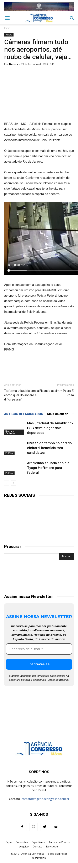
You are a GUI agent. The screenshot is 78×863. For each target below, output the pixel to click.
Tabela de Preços (59, 842)
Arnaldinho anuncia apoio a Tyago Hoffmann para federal (48, 468)
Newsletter (52, 846)
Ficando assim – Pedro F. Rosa (57, 393)
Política (8, 34)
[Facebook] (22, 827)
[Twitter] (45, 827)
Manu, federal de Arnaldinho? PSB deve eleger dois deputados (50, 428)
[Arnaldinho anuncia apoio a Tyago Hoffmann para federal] (14, 468)
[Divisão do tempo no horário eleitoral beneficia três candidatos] (14, 448)
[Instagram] (33, 827)
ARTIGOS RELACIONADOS (23, 414)
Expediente (38, 842)
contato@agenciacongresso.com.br (45, 799)
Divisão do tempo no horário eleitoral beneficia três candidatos (49, 448)
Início (7, 28)
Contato (37, 846)
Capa (8, 842)
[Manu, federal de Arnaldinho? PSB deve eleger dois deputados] (14, 428)
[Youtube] (56, 827)
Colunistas (22, 842)
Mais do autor (57, 414)
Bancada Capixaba (10, 432)
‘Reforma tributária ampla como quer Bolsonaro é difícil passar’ (21, 395)
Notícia (13, 64)
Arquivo (24, 846)
